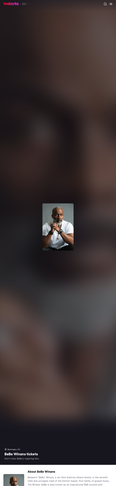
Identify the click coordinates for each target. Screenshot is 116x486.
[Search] (104, 4)
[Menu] (110, 4)
